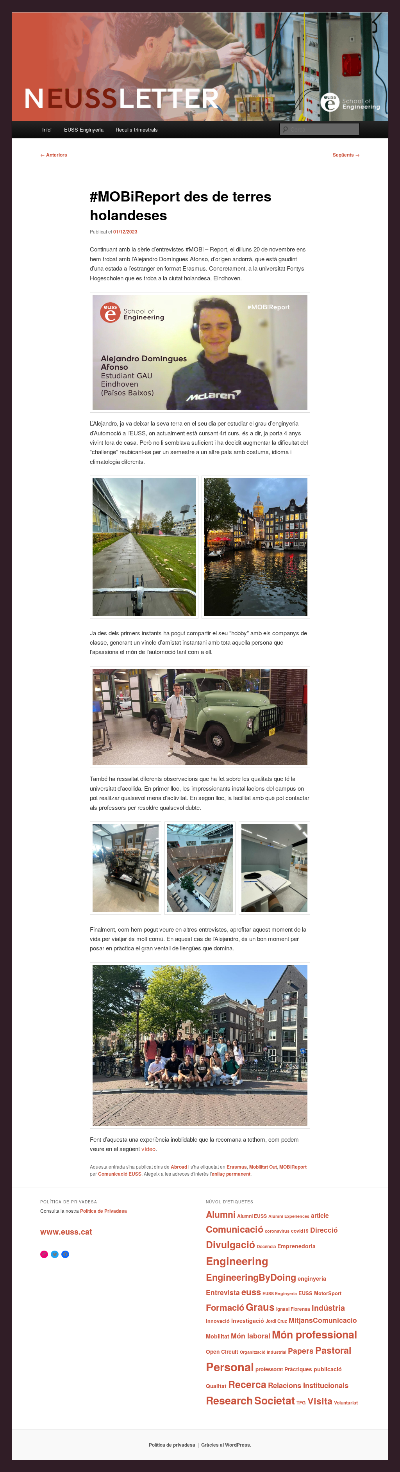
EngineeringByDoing (251, 1276)
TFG (301, 1402)
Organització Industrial (263, 1352)
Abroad (179, 1166)
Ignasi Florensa (293, 1309)
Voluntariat (346, 1402)
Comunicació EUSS (119, 1173)
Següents (346, 154)
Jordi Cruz (276, 1321)
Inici (47, 129)
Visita (319, 1400)
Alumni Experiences (288, 1216)
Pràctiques (298, 1369)
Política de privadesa (172, 1444)
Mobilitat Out (263, 1166)
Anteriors (53, 154)
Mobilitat (217, 1336)
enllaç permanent (231, 1173)
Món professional (314, 1334)
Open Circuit (222, 1351)
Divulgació (230, 1244)
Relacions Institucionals (308, 1385)
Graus (260, 1306)
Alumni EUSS (252, 1215)
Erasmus (237, 1166)
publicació (328, 1369)
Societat (274, 1400)
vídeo (148, 1148)
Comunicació (234, 1228)
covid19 (300, 1230)
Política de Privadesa (103, 1210)
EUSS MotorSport (319, 1293)
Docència (266, 1246)
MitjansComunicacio (323, 1320)
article (320, 1215)
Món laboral (250, 1336)
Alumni (221, 1214)
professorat (269, 1369)
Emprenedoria (296, 1246)
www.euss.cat (66, 1231)
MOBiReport (293, 1166)
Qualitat (216, 1386)
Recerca (247, 1384)
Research (229, 1400)
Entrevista (223, 1292)
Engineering (237, 1260)
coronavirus (277, 1231)
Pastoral (333, 1350)
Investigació (247, 1320)
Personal (230, 1366)
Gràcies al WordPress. (226, 1444)
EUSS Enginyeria (84, 129)
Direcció (324, 1230)
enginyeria (312, 1278)
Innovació (218, 1320)
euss (251, 1291)
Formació (225, 1307)
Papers (301, 1350)
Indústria (328, 1307)
